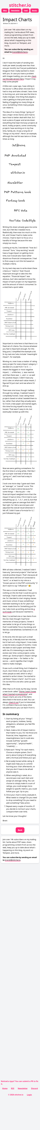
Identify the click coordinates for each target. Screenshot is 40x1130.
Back (20, 830)
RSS (12, 1088)
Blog (5, 10)
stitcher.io (20, 5)
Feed (26, 10)
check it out (14, 702)
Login (29, 1094)
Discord (34, 1088)
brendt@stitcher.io (20, 52)
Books (34, 10)
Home (4, 1088)
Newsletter (15, 10)
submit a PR (28, 1081)
